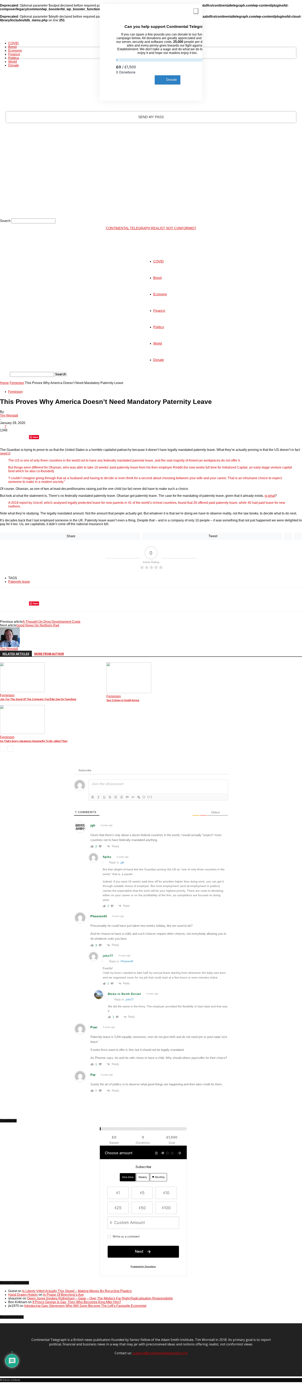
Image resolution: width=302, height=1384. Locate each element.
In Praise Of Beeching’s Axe (63, 1294)
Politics (13, 58)
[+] (150, 796)
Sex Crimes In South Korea (122, 700)
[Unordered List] (121, 797)
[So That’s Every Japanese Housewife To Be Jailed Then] (22, 733)
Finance (14, 54)
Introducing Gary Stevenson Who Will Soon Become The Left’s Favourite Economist (85, 1305)
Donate (13, 65)
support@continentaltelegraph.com (160, 1353)
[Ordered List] (116, 797)
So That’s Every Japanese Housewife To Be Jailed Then (33, 741)
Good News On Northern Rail (37, 625)
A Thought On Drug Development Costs (51, 621)
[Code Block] (133, 797)
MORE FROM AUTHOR (49, 654)
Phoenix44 (127, 961)
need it (5, 453)
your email (60, 100)
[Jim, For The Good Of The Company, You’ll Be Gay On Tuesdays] (22, 691)
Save (35, 437)
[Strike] (110, 797)
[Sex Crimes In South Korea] (128, 692)
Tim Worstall (9, 415)
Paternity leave (19, 581)
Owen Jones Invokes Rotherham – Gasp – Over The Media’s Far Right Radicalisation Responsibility (100, 1298)
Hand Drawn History (23, 1294)
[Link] (139, 797)
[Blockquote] (127, 797)
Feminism (17, 383)
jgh (122, 862)
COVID (13, 43)
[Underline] (104, 797)
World (12, 61)
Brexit (12, 47)
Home (4, 383)
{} (144, 796)
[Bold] (93, 797)
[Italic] (98, 797)
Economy (15, 50)
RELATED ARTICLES (15, 654)
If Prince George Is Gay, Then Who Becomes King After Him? (76, 1302)
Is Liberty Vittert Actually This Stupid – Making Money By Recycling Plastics (77, 1291)
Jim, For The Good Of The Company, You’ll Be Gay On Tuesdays (38, 699)
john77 (130, 999)
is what (270, 495)
